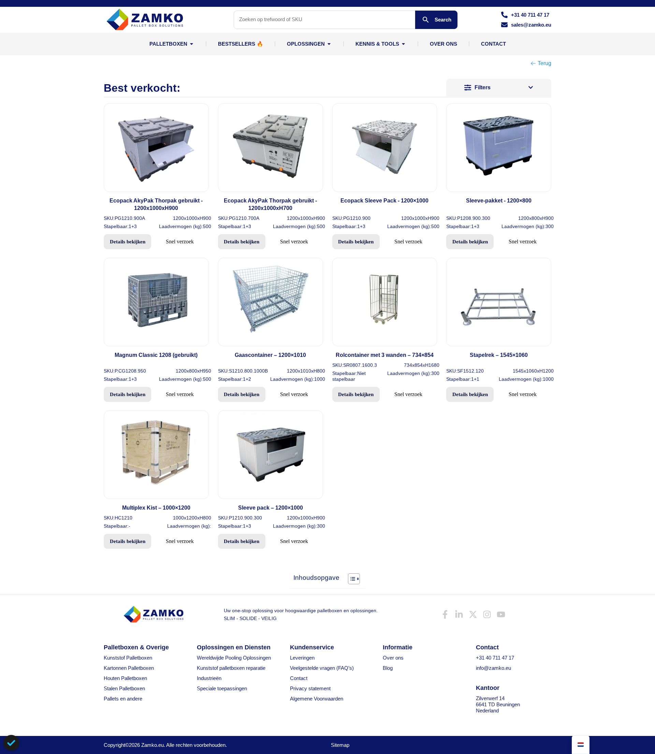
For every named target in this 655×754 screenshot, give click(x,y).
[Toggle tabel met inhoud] (350, 579)
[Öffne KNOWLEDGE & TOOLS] (403, 43)
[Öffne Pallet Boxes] (191, 43)
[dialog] (11, 743)
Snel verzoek (180, 241)
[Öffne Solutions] (329, 43)
